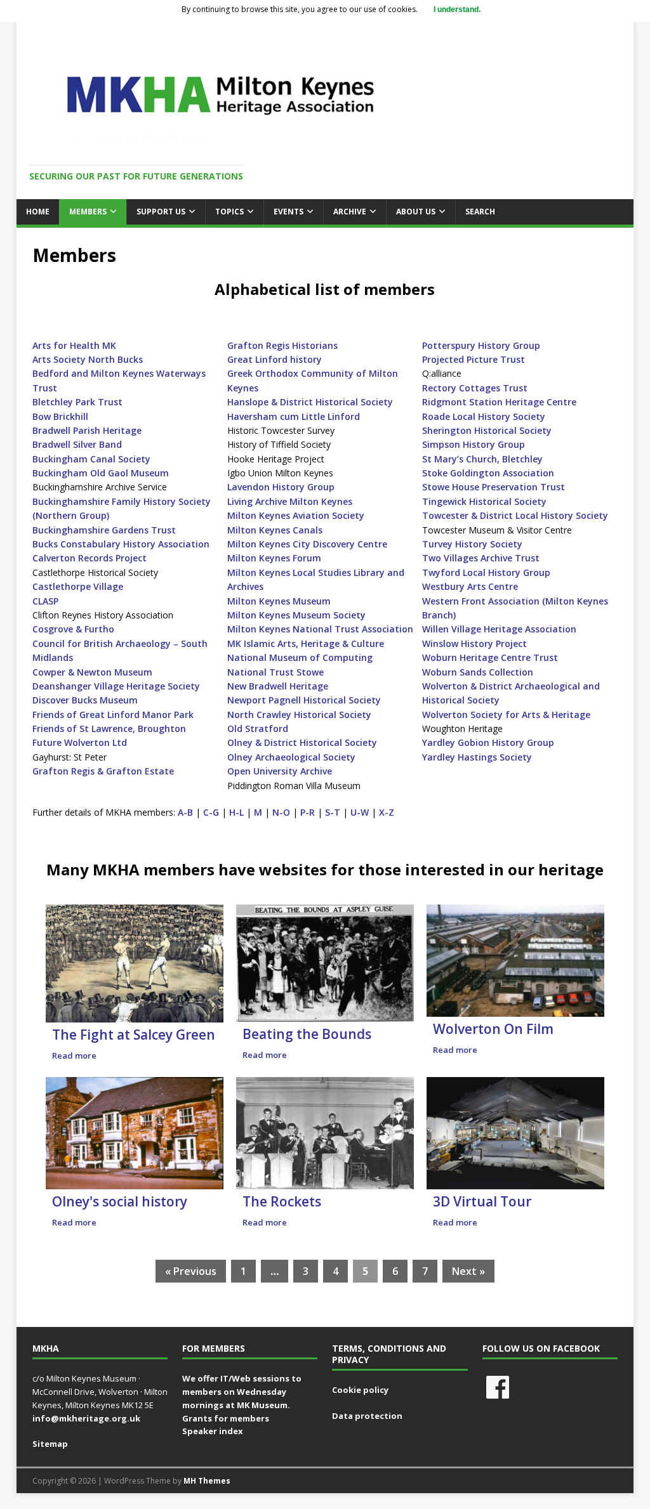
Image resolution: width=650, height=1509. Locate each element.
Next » (468, 1271)
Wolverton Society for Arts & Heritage (506, 715)
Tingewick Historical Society (484, 501)
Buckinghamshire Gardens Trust (104, 530)
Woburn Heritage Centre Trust (490, 657)
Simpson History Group (473, 444)
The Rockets (281, 1201)
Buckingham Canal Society (91, 459)
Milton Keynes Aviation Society (295, 515)
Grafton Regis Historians (282, 345)
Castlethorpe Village (77, 586)
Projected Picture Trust (473, 359)
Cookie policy (360, 1389)
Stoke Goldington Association (488, 473)
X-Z (386, 812)
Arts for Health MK (74, 345)
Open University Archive (279, 771)
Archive (349, 211)
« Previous (190, 1271)
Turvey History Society (472, 544)
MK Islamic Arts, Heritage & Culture (305, 643)
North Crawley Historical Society (299, 715)
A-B (185, 812)
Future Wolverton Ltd (79, 742)
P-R (307, 812)
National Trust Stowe (275, 672)
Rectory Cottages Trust (474, 388)
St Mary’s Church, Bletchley (482, 459)
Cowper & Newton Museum (92, 672)
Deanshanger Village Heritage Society (116, 686)
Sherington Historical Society (487, 430)
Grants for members (225, 1418)
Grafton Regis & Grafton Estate (103, 771)
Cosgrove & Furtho (73, 629)
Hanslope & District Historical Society (310, 402)
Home (38, 211)
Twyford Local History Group (486, 572)
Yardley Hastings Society (477, 757)
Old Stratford (257, 728)
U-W (359, 812)
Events (288, 211)
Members (88, 211)
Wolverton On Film (493, 1029)
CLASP (45, 601)
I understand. (457, 9)
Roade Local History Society (483, 416)
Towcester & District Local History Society (515, 515)
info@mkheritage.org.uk (86, 1418)
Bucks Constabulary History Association (120, 544)
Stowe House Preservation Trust (493, 487)
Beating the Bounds (306, 1034)
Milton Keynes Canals (274, 530)
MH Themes (206, 1480)
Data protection (367, 1415)
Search (480, 211)
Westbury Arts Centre (470, 586)
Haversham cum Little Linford (293, 416)
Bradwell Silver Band (77, 444)
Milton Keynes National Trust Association (320, 629)
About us (415, 211)
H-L (236, 812)
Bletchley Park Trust (77, 402)
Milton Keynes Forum (274, 558)
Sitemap (50, 1443)
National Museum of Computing (300, 657)
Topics (229, 211)
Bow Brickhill (60, 416)
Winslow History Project (474, 643)
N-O (281, 812)
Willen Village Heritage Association (499, 629)
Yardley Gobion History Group (488, 742)
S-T (332, 812)
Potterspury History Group (481, 345)
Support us (160, 211)
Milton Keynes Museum (279, 601)
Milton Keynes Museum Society (296, 615)
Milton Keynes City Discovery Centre (307, 544)
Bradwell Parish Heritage (87, 430)
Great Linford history (274, 359)
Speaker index (212, 1431)
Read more (74, 1055)
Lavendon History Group (281, 487)
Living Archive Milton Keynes (289, 501)
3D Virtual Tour (482, 1201)
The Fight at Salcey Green (133, 1034)
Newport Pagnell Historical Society (304, 700)
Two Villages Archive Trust (481, 558)
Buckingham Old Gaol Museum (100, 473)
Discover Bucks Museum (85, 700)
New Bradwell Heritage (277, 686)
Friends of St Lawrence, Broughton (109, 728)
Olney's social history (119, 1201)
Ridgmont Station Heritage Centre (499, 402)
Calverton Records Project (89, 558)
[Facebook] (497, 1387)
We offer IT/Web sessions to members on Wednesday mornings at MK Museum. (242, 1392)
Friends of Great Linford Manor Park (113, 715)
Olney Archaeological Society (291, 757)
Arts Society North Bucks (87, 359)
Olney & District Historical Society (302, 742)
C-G (211, 812)
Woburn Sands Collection (477, 672)
